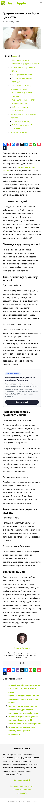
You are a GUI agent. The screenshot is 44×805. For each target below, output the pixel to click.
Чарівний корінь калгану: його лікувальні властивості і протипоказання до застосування (24, 720)
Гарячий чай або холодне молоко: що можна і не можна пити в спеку (24, 688)
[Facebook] (20, 663)
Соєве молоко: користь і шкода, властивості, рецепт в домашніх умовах (23, 699)
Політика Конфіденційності (22, 786)
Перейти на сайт (22, 402)
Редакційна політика (22, 790)
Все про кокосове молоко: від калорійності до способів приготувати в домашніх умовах (23, 709)
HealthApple (16, 3)
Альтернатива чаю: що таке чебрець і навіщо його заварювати (21, 730)
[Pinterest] (23, 663)
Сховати (15, 56)
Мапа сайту (22, 793)
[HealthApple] (3, 3)
